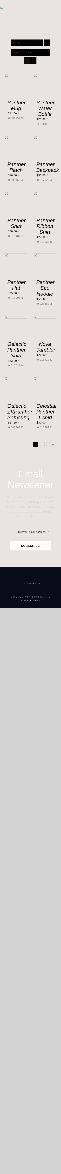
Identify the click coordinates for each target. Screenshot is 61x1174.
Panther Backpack (47, 167)
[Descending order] (47, 42)
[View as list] (33, 60)
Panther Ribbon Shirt (45, 226)
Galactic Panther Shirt (16, 350)
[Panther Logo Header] (24, 7)
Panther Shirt (16, 223)
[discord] (30, 4)
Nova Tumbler (45, 347)
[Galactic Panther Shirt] (16, 317)
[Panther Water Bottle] (45, 76)
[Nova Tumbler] (45, 317)
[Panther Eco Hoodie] (45, 255)
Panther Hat (16, 285)
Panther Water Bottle (45, 108)
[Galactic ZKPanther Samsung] (16, 379)
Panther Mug (16, 105)
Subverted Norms (30, 600)
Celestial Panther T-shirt (46, 411)
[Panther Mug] (16, 76)
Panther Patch (16, 167)
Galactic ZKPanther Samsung (19, 411)
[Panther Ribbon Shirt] (45, 193)
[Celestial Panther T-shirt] (45, 379)
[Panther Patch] (16, 137)
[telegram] (36, 4)
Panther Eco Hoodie (45, 288)
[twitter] (25, 4)
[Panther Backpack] (45, 137)
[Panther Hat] (16, 255)
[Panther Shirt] (16, 193)
